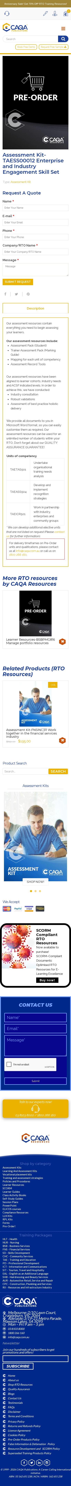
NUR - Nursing (11, 1242)
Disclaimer (14, 1411)
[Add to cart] (62, 641)
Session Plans (10, 1202)
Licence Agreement (19, 1430)
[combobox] (35, 771)
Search (58, 771)
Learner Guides (11, 1191)
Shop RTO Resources (20, 1384)
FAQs (11, 1407)
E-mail (8, 216)
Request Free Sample (52, 47)
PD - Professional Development (21, 1263)
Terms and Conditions (21, 1416)
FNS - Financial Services (16, 1249)
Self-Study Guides (13, 1198)
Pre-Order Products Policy (23, 1439)
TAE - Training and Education (19, 1259)
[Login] (55, 13)
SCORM (7, 1188)
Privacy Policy (16, 1421)
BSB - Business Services (16, 1245)
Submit (35, 1081)
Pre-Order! (9, 1226)
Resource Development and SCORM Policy (34, 1448)
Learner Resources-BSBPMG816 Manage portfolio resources (30, 641)
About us (13, 1380)
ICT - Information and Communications (25, 1266)
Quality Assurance (19, 1389)
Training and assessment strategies (23, 1177)
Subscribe (18, 1366)
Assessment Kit (21, 182)
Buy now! (47, 980)
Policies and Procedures (16, 1181)
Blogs (11, 1393)
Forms (6, 1222)
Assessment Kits (12, 1167)
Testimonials (15, 1402)
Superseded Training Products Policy (29, 1453)
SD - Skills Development (16, 1252)
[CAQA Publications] (15, 26)
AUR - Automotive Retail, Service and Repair (28, 1280)
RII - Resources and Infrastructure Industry (27, 1287)
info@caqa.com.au (28, 551)
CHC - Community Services (18, 1256)
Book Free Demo (26, 47)
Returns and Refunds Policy (24, 1425)
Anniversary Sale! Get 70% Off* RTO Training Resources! (35, 3)
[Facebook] (5, 294)
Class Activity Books (14, 1195)
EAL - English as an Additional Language (25, 1273)
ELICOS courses (12, 1208)
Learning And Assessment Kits (20, 1170)
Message (11, 260)
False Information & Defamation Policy (31, 1444)
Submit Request (18, 281)
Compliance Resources (15, 1212)
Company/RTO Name (20, 245)
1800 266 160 (18, 554)
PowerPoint (10, 1205)
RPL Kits (8, 1219)
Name (8, 201)
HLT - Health (10, 1239)
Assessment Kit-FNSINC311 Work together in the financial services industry (31, 733)
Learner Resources (13, 1184)
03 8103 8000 (25, 1115)
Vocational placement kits (17, 1174)
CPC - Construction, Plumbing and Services (27, 1283)
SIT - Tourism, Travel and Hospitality (23, 1270)
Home (11, 1375)
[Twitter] (16, 294)
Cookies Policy (16, 1435)
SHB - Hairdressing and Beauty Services (25, 1277)
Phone (8, 230)
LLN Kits (7, 1215)
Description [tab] (35, 308)
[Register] (46, 13)
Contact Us (14, 1398)
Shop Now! (35, 882)
